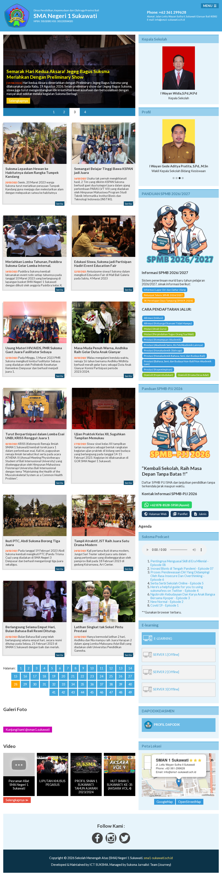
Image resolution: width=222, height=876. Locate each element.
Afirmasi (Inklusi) (153, 317)
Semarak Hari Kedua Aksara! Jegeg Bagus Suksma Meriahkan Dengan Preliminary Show (58, 74)
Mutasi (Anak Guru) (155, 328)
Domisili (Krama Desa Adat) (193, 375)
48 (120, 692)
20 (63, 676)
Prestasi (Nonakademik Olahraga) (163, 350)
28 (15, 684)
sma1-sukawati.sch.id (158, 858)
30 (34, 684)
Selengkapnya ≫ (17, 800)
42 (63, 692)
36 (92, 684)
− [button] (147, 765)
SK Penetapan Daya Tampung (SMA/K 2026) (168, 300)
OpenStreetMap (192, 794)
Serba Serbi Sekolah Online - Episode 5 (177, 583)
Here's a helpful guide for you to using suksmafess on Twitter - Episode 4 (176, 588)
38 (111, 684)
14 (130, 668)
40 (130, 684)
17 (34, 676)
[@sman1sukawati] (124, 842)
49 (130, 692)
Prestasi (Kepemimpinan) (158, 369)
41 (54, 692)
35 (82, 684)
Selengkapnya (18, 101)
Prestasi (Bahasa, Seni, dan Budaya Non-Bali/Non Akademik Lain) (177, 362)
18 (44, 676)
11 (101, 668)
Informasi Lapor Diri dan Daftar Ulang (165, 289)
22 (82, 676)
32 (54, 684)
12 (111, 668)
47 (111, 692)
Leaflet (176, 794)
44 (82, 692)
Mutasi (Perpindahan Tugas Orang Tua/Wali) (169, 334)
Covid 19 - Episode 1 (164, 605)
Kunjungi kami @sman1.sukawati (28, 729)
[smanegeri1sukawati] (97, 842)
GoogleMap (165, 802)
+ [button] (147, 759)
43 (73, 692)
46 (101, 692)
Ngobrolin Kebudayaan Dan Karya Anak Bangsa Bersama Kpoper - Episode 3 (182, 596)
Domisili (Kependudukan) (158, 375)
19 (54, 676)
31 (44, 684)
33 (63, 684)
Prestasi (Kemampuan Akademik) (162, 339)
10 (92, 668)
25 (111, 676)
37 (101, 684)
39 (120, 684)
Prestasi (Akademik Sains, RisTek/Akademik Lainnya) (173, 345)
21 (73, 676)
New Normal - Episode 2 (166, 602)
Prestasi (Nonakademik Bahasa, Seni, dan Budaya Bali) (174, 355)
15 (15, 676)
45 (92, 692)
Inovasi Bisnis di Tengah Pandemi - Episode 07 (181, 568)
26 (120, 676)
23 (92, 676)
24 (101, 676)
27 (130, 676)
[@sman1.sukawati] (111, 842)
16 (25, 676)
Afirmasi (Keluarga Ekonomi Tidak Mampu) (168, 323)
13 (120, 668)
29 (25, 684)
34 (73, 684)
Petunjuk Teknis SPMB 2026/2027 (163, 295)
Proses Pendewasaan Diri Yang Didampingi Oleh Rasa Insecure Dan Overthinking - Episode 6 (179, 575)
